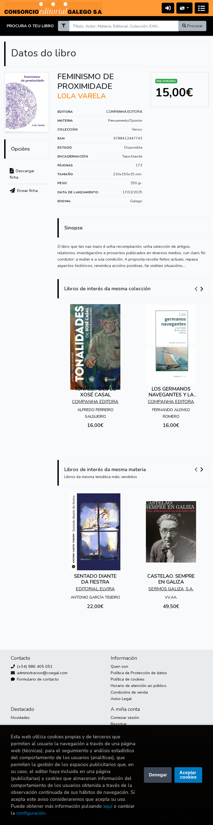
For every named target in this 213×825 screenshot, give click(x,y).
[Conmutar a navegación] (202, 8)
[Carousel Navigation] (199, 289)
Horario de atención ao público (138, 685)
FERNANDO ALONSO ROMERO (171, 413)
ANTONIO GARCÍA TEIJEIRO (95, 597)
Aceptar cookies (188, 774)
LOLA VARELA (81, 96)
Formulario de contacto (37, 679)
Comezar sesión (125, 717)
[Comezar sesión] (168, 8)
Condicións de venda (129, 692)
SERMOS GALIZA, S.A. (171, 589)
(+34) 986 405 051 (34, 666)
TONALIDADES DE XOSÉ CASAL (95, 392)
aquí (107, 806)
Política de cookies (127, 679)
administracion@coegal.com (41, 673)
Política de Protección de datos (139, 673)
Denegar (158, 774)
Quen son (119, 666)
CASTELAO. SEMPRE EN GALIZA (171, 579)
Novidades (20, 717)
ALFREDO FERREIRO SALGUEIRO (95, 413)
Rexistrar (119, 724)
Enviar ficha (27, 190)
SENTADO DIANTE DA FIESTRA (95, 579)
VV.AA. (171, 597)
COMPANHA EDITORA (124, 111)
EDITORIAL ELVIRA (95, 589)
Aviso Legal (121, 698)
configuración (30, 813)
